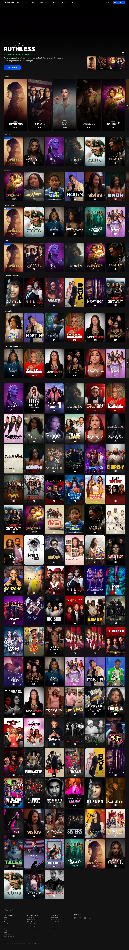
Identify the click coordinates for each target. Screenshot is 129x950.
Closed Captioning (55, 919)
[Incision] (54, 610)
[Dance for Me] (74, 489)
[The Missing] (13, 702)
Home (19, 2)
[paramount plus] (9, 2)
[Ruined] (95, 793)
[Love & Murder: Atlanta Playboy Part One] (74, 641)
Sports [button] (64, 2)
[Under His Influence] (34, 884)
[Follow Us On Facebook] (75, 918)
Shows (5, 919)
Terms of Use (30, 917)
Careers (53, 924)
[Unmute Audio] (123, 52)
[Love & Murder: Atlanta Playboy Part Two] (95, 641)
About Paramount (55, 926)
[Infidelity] (74, 610)
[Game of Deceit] (115, 550)
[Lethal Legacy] (13, 641)
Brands (5, 930)
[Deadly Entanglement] (115, 489)
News (71, 2)
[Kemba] (95, 610)
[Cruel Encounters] (54, 489)
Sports (5, 928)
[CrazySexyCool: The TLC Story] (34, 489)
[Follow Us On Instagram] (89, 918)
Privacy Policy (30, 921)
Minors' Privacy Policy (32, 926)
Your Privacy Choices (32, 924)
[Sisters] (74, 823)
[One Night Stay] (13, 762)
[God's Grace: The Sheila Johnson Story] (34, 580)
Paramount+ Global (9, 936)
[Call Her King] (54, 458)
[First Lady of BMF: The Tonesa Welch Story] (54, 550)
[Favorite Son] (115, 519)
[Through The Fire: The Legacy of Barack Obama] (34, 853)
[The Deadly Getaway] (13, 519)
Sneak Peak (7, 934)
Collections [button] (45, 2)
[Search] (77, 3)
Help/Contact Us (55, 917)
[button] (15, 105)
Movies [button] (34, 2)
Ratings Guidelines (56, 921)
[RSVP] (95, 762)
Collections (7, 924)
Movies (5, 921)
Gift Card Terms (31, 919)
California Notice (31, 928)
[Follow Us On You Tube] (85, 918)
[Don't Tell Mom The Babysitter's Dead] (54, 519)
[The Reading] (115, 762)
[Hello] (74, 580)
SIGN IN (108, 2)
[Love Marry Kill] (115, 641)
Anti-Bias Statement (56, 928)
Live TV (55, 2)
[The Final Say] (13, 550)
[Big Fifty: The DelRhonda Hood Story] (34, 398)
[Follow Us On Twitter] (80, 918)
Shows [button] (26, 2)
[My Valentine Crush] (13, 732)
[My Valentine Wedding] (34, 732)
